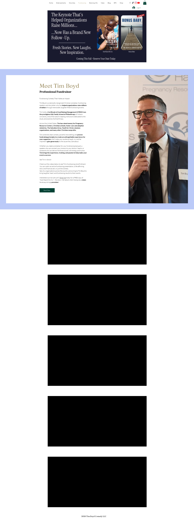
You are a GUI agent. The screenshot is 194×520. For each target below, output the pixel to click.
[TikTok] (133, 3)
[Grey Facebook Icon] (130, 3)
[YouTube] (138, 3)
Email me (63, 178)
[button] (145, 3)
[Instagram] (136, 3)
